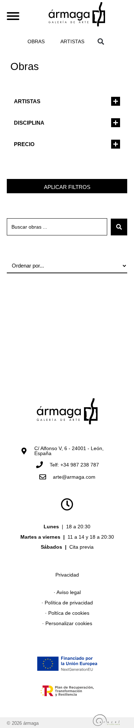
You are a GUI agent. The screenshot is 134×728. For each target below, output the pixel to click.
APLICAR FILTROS (67, 187)
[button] (101, 41)
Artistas (72, 41)
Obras (36, 41)
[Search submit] (119, 227)
